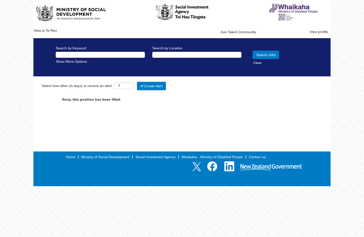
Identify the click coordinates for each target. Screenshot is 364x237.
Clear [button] (257, 63)
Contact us (257, 157)
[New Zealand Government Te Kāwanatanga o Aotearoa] (271, 167)
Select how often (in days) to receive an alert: (77, 86)
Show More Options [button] (71, 61)
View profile (319, 32)
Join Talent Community (238, 32)
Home (70, 157)
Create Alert (153, 86)
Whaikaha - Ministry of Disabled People (212, 157)
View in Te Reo (45, 30)
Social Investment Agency (155, 157)
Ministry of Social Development (105, 157)
